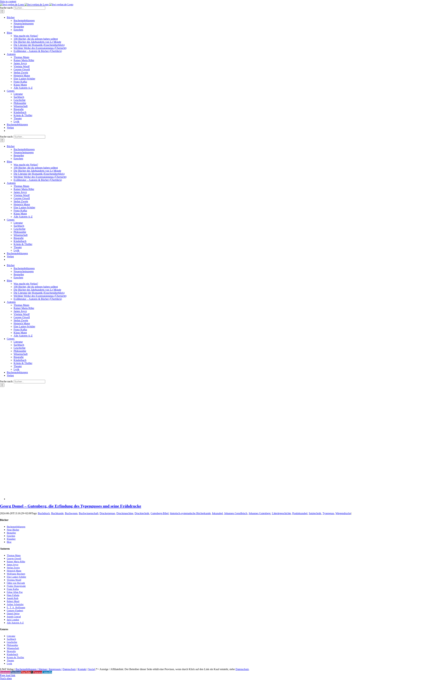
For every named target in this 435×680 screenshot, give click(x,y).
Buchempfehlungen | (26, 669)
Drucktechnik (142, 513)
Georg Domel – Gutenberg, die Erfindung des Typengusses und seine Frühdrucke (70, 506)
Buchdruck (44, 513)
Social (91, 669)
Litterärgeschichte (281, 513)
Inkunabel (217, 513)
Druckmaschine (124, 513)
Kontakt (82, 669)
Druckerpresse (107, 513)
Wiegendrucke (343, 513)
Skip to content (8, 1)
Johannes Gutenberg (260, 513)
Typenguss (328, 513)
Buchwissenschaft (88, 513)
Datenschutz (69, 669)
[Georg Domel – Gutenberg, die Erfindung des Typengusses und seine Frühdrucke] (45, 498)
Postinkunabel (299, 513)
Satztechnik (315, 513)
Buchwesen (71, 513)
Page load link (7, 675)
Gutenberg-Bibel (160, 513)
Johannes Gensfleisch (235, 513)
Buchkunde (57, 513)
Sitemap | (43, 669)
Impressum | (55, 669)
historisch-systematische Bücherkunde (190, 513)
